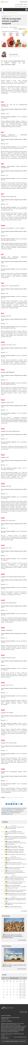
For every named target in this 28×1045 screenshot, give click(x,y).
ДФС (12, 797)
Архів (4, 975)
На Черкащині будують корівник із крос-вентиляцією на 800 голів (14, 827)
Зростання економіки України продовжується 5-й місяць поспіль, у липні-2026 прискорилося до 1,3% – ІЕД (15, 887)
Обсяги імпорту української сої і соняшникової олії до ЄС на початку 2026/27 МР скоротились (15, 859)
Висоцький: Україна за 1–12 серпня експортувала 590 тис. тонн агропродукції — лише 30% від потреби (12, 936)
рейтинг (16, 797)
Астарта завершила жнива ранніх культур (16, 854)
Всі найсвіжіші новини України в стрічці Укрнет (14, 1041)
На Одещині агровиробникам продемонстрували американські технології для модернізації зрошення (15, 843)
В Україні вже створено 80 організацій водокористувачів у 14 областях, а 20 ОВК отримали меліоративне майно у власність (14, 851)
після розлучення (23, 390)
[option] (14, 39)
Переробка (4, 27)
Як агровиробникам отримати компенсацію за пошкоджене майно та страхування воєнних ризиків (15, 900)
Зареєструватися (23, 6)
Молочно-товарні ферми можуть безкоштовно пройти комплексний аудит (13, 907)
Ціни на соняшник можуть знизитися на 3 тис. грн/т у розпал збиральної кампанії (14, 882)
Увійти (16, 6)
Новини (5, 822)
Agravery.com (10, 1037)
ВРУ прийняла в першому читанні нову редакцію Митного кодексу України (14, 868)
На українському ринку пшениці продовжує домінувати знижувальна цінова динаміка (15, 891)
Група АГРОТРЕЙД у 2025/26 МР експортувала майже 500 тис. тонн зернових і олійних (14, 833)
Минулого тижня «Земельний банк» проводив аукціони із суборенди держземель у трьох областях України (14, 872)
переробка (8, 797)
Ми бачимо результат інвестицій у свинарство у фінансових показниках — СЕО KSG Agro (15, 864)
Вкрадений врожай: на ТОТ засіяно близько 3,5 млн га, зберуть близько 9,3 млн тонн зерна (15, 894)
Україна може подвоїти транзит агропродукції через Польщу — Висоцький (13, 847)
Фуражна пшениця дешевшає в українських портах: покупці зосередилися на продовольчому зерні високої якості (15, 838)
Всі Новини (24, 911)
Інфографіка (13, 27)
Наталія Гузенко (13, 54)
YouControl (18, 76)
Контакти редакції (6, 1015)
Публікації (6, 916)
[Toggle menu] (26, 9)
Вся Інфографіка (21, 968)
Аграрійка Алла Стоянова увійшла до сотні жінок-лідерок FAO (15, 904)
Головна (3, 12)
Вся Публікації (22, 940)
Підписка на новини (6, 1021)
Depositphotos (8, 1035)
